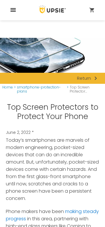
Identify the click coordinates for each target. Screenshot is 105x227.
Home (7, 87)
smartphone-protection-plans (39, 89)
